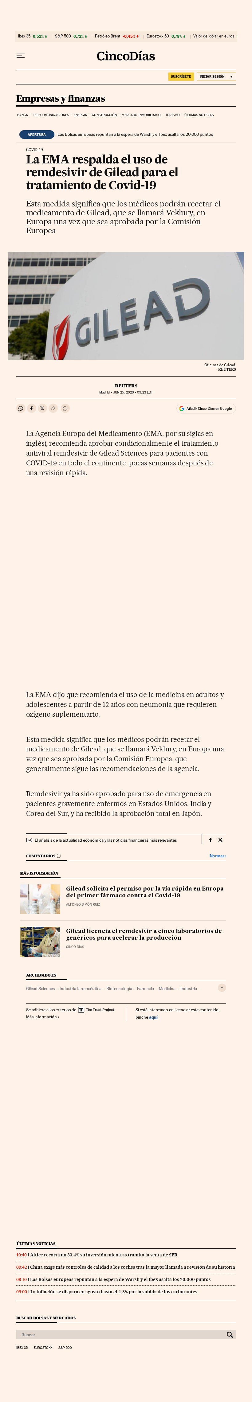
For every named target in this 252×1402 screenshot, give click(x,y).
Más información (41, 1016)
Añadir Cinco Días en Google (209, 408)
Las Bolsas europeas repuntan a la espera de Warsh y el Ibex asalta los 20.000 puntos (135, 134)
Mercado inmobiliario (141, 115)
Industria (188, 988)
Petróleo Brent (107, 36)
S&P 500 (63, 36)
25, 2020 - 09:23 (133, 392)
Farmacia (145, 988)
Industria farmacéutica (80, 988)
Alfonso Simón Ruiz (83, 905)
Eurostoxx (43, 1348)
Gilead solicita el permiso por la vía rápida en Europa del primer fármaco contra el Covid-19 (145, 892)
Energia (80, 115)
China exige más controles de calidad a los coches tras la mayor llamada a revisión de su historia (132, 1267)
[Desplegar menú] (20, 56)
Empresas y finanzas (60, 99)
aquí (153, 1017)
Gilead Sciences (40, 988)
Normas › (218, 856)
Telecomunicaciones (51, 115)
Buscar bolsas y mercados (46, 1318)
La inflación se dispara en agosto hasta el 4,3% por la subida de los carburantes (113, 1291)
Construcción (104, 115)
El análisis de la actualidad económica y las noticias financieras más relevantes (106, 840)
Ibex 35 (24, 36)
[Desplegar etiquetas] (222, 988)
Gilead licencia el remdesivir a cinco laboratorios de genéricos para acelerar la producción (144, 935)
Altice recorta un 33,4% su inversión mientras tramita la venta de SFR (104, 1255)
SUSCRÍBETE (181, 76)
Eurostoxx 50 (158, 36)
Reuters (126, 386)
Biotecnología (119, 988)
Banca (22, 115)
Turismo (172, 115)
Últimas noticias (199, 115)
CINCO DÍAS (75, 947)
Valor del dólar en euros (213, 36)
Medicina (167, 988)
